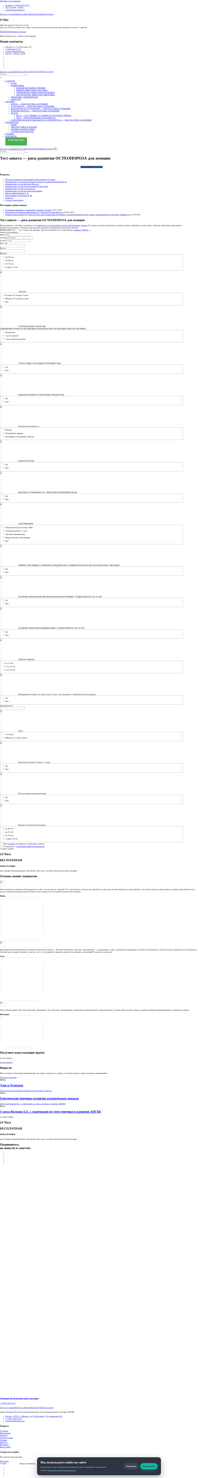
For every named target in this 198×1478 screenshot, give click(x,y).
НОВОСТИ (16, 99)
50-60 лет (9, 260)
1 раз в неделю (11, 336)
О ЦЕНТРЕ (10, 81)
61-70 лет (9, 264)
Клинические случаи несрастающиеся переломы (26, 186)
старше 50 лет (11, 839)
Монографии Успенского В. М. (18, 196)
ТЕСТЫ (14, 113)
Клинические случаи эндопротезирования (23, 191)
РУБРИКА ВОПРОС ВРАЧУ (23, 129)
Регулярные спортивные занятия (19, 437)
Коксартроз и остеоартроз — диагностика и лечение (40, 109)
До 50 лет (9, 257)
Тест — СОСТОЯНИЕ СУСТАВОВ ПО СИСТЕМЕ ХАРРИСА (43, 115)
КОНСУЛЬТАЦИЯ (16, 140)
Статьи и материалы (22, 132)
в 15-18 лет (10, 670)
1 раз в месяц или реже (15, 339)
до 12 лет (9, 663)
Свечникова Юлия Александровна (35, 93)
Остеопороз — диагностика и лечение (32, 106)
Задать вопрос (6, 1062)
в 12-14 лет (10, 666)
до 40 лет (9, 829)
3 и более (9, 734)
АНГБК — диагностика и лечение (29, 104)
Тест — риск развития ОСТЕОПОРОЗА (36, 118)
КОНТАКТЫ (11, 136)
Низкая (8, 430)
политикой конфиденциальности (30, 846)
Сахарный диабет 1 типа (16, 531)
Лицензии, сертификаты (24, 97)
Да (6, 367)
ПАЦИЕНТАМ (11, 122)
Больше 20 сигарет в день (16, 295)
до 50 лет (9, 835)
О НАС (14, 83)
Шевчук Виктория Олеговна (32, 90)
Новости (9, 198)
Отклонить (131, 1466)
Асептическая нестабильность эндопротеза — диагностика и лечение (51, 120)
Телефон (3, 238)
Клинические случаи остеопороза (20, 189)
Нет (7, 302)
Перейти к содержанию (10, 1)
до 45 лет (9, 832)
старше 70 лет (11, 267)
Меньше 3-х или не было (16, 738)
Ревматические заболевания (17, 538)
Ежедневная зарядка (14, 433)
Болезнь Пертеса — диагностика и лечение (35, 111)
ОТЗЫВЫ (9, 134)
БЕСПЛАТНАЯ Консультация (13, 32)
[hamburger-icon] (1, 77)
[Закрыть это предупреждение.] (90, 230)
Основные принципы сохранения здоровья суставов (28, 210)
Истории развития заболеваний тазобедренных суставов (30, 179)
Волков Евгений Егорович (31, 88)
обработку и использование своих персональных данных (62, 225)
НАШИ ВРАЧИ (17, 86)
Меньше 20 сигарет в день (17, 298)
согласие (11, 844)
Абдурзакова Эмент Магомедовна (35, 95)
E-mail (3, 240)
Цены (14, 125)
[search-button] (26, 152)
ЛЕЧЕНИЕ (10, 102)
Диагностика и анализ (24, 127)
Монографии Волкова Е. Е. (17, 193)
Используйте (149, 1466)
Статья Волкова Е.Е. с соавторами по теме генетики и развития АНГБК (50, 1111)
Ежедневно (10, 332)
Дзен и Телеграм (11, 1085)
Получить (4, 1461)
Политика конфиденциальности (62, 1470)
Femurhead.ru (13, 1463)
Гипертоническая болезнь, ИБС (19, 527)
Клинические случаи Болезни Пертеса (22, 184)
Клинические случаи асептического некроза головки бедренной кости (36, 182)
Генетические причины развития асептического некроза (39, 1098)
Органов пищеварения (15, 534)
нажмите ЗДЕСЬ (81, 230)
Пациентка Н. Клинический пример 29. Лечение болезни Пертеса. (34, 212)
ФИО (2, 235)
